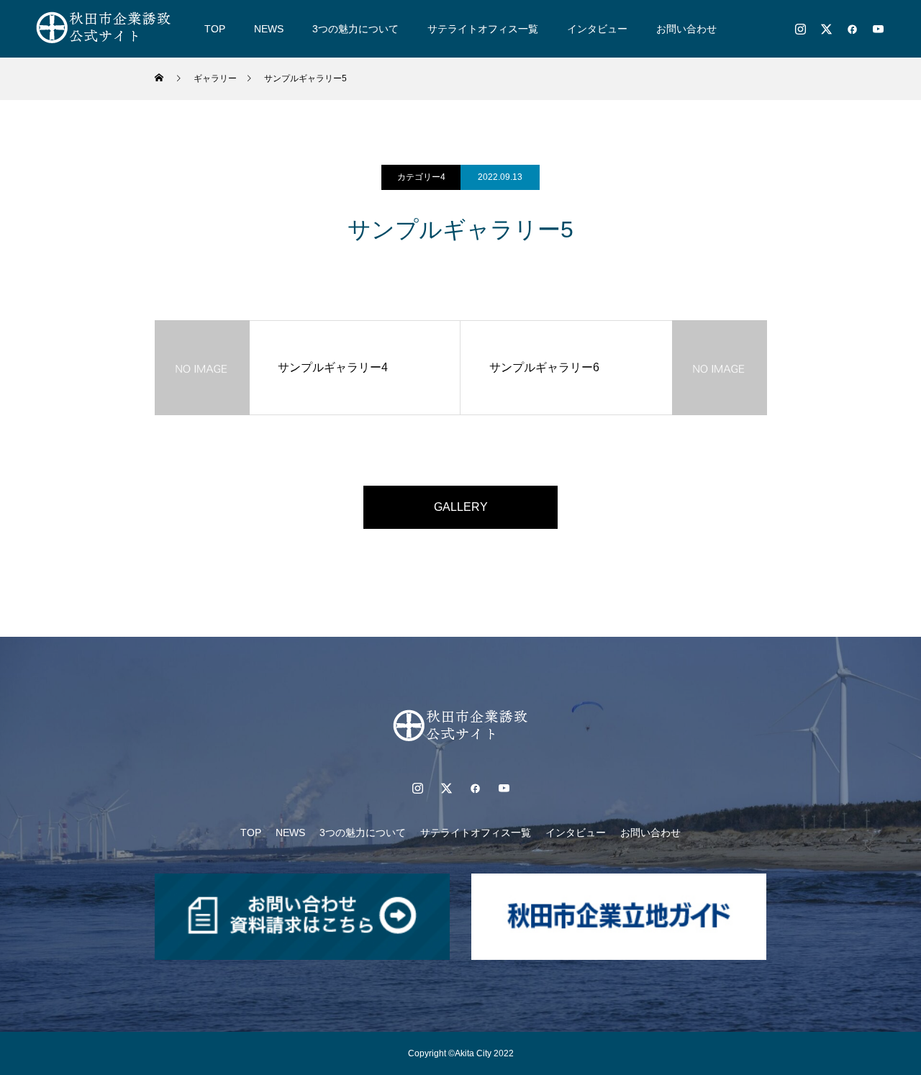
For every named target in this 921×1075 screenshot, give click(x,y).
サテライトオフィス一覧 (482, 29)
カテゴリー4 (421, 177)
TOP (214, 29)
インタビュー (597, 29)
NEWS (268, 29)
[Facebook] (852, 29)
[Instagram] (800, 29)
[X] (826, 29)
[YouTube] (878, 29)
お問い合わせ (686, 29)
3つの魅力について (355, 29)
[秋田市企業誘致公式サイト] (103, 29)
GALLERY (461, 507)
